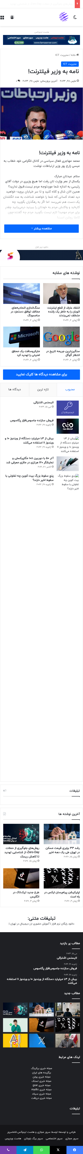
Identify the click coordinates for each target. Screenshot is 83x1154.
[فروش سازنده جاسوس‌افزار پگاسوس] (68, 426)
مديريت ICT (62, 55)
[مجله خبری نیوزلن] (64, 17)
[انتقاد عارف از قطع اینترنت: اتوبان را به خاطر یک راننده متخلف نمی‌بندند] (61, 293)
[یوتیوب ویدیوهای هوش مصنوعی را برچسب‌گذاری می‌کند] (15, 1041)
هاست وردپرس (13, 1138)
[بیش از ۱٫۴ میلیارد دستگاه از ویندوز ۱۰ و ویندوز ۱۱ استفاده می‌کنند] (68, 445)
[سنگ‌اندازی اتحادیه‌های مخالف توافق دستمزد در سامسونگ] (21, 293)
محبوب (70, 389)
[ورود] (12, 18)
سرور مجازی (43, 1132)
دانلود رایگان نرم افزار (63, 924)
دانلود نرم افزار (41, 247)
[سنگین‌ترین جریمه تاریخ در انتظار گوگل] (61, 337)
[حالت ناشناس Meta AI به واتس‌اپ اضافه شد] (15, 1025)
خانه (73, 55)
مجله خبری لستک (41, 1081)
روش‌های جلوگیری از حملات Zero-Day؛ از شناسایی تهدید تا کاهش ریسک (21, 852)
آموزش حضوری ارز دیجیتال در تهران (30, 924)
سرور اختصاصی (54, 1138)
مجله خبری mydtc (41, 1090)
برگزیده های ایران (41, 1073)
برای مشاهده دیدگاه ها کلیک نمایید (41, 374)
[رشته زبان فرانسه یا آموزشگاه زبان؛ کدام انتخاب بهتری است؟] (67, 1009)
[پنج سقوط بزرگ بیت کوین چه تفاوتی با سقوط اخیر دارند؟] (68, 625)
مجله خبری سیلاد (41, 1094)
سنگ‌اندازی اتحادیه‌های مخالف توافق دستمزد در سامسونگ (25, 311)
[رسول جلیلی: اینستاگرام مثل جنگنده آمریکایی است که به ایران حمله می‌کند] (67, 1041)
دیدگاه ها (14, 389)
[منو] (2, 18)
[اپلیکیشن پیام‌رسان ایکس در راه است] (62, 878)
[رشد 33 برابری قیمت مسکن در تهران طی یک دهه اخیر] (62, 834)
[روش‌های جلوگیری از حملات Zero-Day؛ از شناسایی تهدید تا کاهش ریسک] (21, 834)
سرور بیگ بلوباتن (33, 1138)
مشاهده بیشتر (42, 229)
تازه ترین (43, 389)
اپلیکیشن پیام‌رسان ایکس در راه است (52, 4)
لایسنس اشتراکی (43, 402)
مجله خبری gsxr (42, 1085)
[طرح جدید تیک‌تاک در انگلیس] (21, 878)
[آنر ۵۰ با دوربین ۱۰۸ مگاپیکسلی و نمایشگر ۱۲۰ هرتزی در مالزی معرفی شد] (68, 463)
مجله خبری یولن (42, 1077)
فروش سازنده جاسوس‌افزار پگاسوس (32, 420)
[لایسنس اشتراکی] (68, 408)
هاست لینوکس (41, 32)
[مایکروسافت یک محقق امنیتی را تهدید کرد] (21, 337)
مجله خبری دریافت (41, 1098)
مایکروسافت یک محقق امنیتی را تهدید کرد (26, 353)
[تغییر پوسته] (75, 18)
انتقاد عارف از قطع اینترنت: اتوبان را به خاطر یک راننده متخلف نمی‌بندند (63, 311)
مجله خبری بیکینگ (41, 1068)
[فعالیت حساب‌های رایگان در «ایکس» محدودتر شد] (41, 1041)
